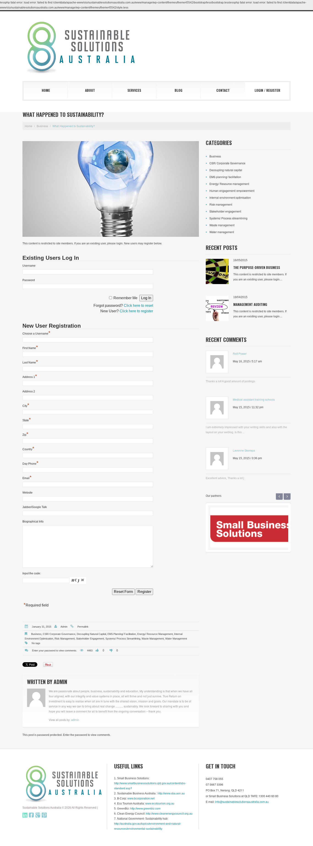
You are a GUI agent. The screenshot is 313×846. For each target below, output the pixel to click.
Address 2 (28, 391)
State (26, 420)
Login (259, 90)
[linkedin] (24, 815)
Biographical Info (33, 521)
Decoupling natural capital (91, 634)
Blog (178, 90)
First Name (30, 348)
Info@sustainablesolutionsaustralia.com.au (242, 802)
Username (29, 265)
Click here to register (136, 311)
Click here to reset (138, 305)
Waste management (153, 638)
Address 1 (29, 376)
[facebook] (31, 815)
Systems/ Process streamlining (122, 638)
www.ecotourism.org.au (159, 803)
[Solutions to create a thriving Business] (64, 783)
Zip (25, 434)
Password (28, 280)
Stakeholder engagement (90, 638)
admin (63, 626)
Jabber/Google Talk (34, 507)
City (25, 405)
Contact (223, 90)
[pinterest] (44, 815)
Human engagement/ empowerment (231, 191)
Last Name (30, 362)
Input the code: (31, 573)
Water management (176, 638)
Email (27, 478)
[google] (37, 815)
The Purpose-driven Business (256, 267)
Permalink (82, 626)
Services (134, 90)
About (90, 90)
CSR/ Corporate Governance (59, 634)
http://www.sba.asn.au (171, 793)
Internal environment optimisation (230, 197)
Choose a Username (36, 333)
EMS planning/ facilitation (121, 634)
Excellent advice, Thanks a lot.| (225, 478)
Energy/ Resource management (155, 634)
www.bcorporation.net (140, 798)
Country (28, 449)
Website (27, 492)
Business (42, 126)
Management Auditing (250, 304)
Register (273, 90)
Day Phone (30, 463)
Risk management (65, 638)
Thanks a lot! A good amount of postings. (231, 381)
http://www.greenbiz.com (145, 808)
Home (46, 90)
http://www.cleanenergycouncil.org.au (169, 813)
